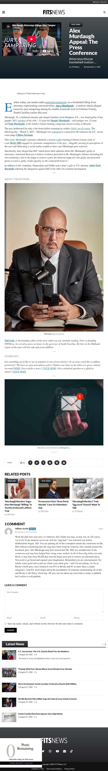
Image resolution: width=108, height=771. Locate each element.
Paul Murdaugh (16, 123)
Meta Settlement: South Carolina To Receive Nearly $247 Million (47, 684)
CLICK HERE (49, 368)
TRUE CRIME (75, 24)
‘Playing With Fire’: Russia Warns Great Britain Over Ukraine (45, 669)
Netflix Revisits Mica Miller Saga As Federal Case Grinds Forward (47, 699)
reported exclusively (56, 102)
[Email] (66, 751)
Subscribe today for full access (21, 759)
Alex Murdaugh (64, 105)
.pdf (59, 139)
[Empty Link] (103, 644)
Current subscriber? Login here (21, 763)
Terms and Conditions (54, 769)
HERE (17, 368)
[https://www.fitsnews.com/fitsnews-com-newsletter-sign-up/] (54, 412)
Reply (101, 529)
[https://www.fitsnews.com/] (54, 740)
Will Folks (11, 514)
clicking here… (65, 447)
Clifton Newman (24, 135)
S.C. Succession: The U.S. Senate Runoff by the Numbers (43, 651)
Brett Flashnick (58, 334)
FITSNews (75, 67)
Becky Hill (15, 143)
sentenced (56, 131)
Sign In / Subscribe (101, 2)
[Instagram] (52, 751)
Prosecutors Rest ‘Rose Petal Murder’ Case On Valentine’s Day (53, 504)
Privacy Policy (70, 769)
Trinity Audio (30, 94)
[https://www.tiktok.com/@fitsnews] (71, 751)
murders (22, 120)
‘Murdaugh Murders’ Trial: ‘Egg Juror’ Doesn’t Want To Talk (86, 504)
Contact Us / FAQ (37, 769)
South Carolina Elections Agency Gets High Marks (40, 714)
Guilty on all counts (80, 128)
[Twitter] (45, 751)
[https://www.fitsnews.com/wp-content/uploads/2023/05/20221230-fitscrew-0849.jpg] (54, 257)
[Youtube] (59, 751)
